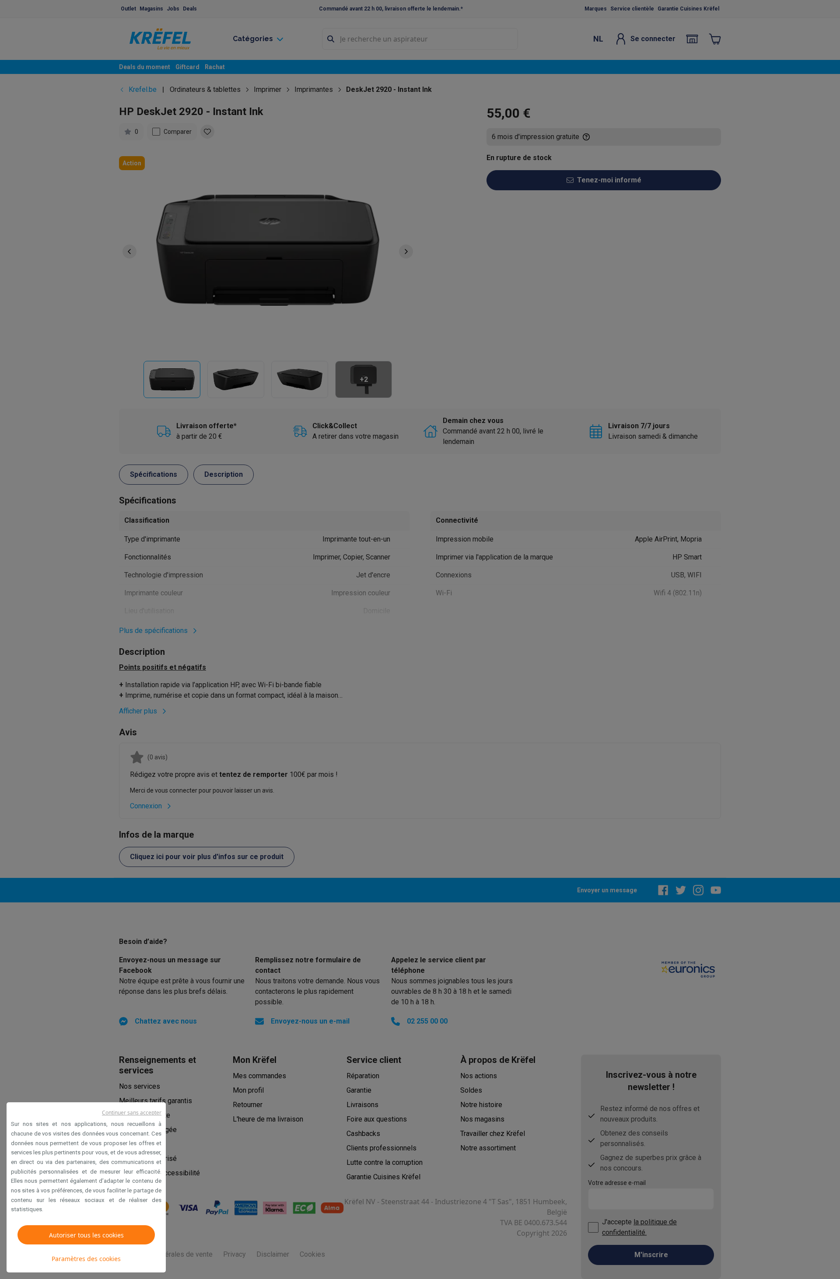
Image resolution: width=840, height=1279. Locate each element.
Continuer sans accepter (131, 1112)
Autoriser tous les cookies (86, 1235)
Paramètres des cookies (86, 1259)
